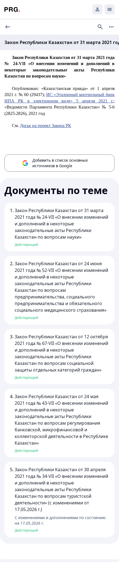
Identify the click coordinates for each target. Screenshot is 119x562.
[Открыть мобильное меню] (110, 9)
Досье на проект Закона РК (45, 125)
